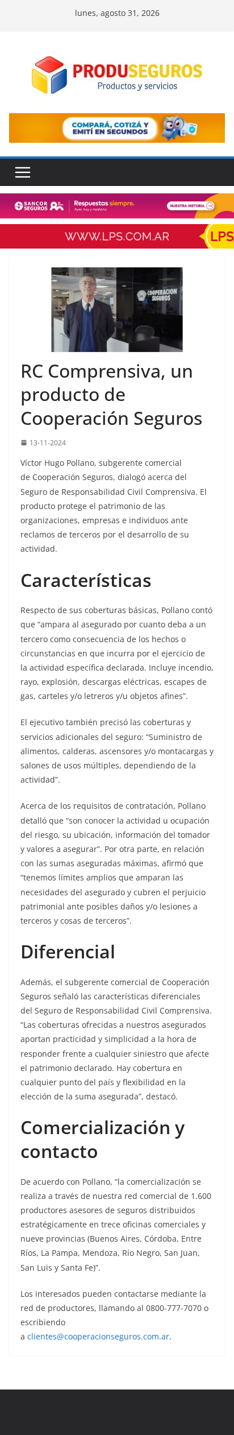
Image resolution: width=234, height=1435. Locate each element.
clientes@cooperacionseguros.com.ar (98, 1336)
